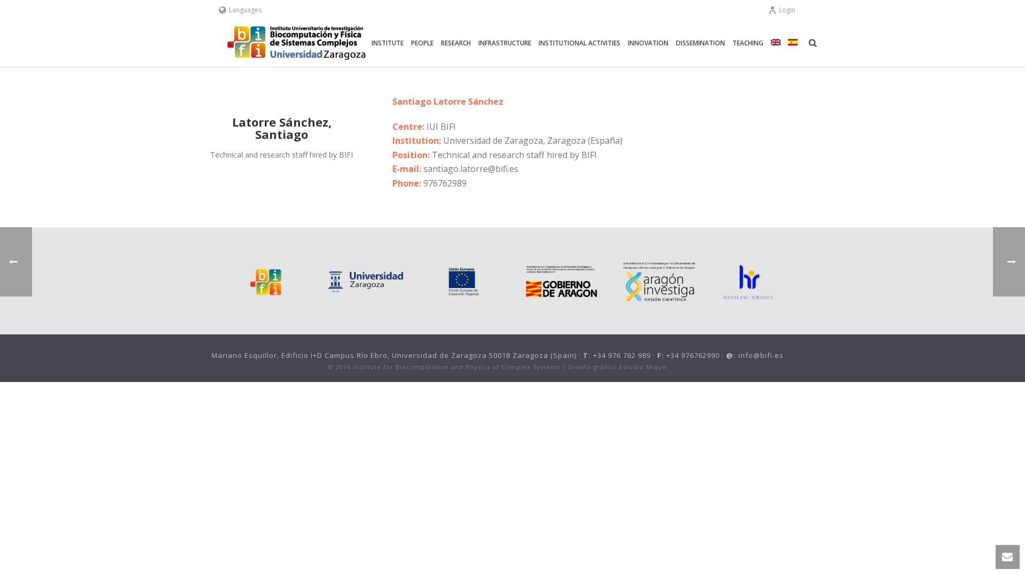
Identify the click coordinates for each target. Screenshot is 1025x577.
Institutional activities (579, 43)
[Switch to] (775, 43)
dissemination (700, 43)
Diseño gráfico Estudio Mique (618, 367)
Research (456, 43)
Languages (245, 9)
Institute (388, 43)
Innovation (648, 43)
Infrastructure (504, 43)
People (422, 43)
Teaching (747, 43)
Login (787, 9)
